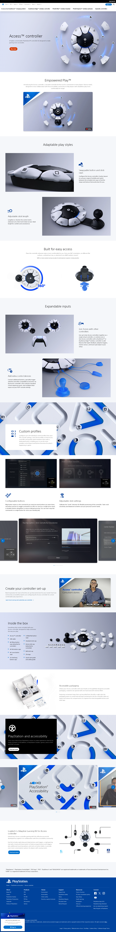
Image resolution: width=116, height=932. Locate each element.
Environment (44, 892)
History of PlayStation (11, 904)
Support (38, 4)
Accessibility (44, 894)
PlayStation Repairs (63, 899)
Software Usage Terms (104, 928)
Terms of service (80, 892)
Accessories (27, 4)
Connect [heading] (96, 890)
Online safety (44, 897)
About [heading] (8, 890)
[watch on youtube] (93, 807)
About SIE (8, 892)
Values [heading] (43, 890)
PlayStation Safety (63, 894)
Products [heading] (26, 890)
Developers (79, 901)
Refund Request (63, 904)
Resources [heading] (79, 890)
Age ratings (79, 897)
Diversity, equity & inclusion (48, 899)
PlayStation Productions (12, 899)
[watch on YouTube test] (88, 129)
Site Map (86, 928)
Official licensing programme (83, 906)
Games (15, 4)
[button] (13, 49)
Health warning (80, 899)
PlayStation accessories (17, 885)
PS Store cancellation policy (83, 894)
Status (60, 897)
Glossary (78, 904)
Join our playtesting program (101, 906)
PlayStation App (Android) (100, 904)
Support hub (62, 892)
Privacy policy (67, 928)
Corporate (8, 901)
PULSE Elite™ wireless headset (61, 9)
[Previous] (3, 541)
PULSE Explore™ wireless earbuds (83, 9)
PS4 (25, 894)
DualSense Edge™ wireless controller (39, 9)
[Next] (113, 541)
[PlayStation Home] (3, 4)
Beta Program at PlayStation (101, 908)
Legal (61, 928)
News (33, 4)
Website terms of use (77, 928)
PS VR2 (25, 897)
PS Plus (20, 4)
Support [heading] (61, 890)
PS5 (11, 4)
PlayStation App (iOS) (99, 901)
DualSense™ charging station (17, 9)
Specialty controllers (101, 9)
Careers (8, 894)
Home (7, 885)
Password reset (62, 901)
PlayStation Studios (11, 897)
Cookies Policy (93, 928)
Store (6, 4)
